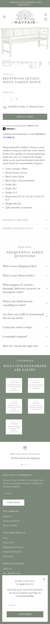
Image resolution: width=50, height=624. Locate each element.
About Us (7, 516)
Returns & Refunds (12, 552)
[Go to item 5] (42, 65)
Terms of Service (11, 521)
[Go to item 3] (24, 63)
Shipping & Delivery (13, 547)
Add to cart (25, 117)
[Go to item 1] (7, 63)
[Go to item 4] (33, 65)
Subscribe (25, 614)
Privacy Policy (10, 525)
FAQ (5, 538)
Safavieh (8, 74)
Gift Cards (8, 556)
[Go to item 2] (15, 63)
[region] (25, 453)
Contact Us (8, 542)
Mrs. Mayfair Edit (11, 573)
